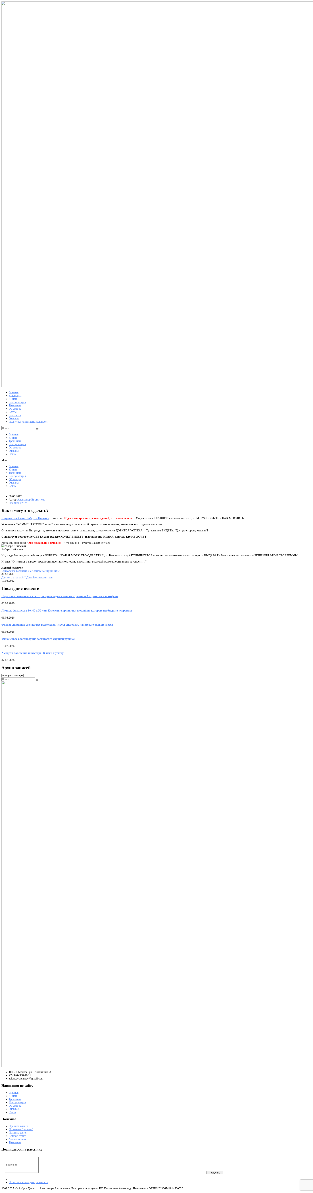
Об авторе (15, 447)
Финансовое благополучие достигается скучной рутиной (38, 638)
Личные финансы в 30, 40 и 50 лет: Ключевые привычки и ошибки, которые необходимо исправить (66, 610)
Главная (13, 434)
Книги (13, 437)
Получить (215, 1172)
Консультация (17, 444)
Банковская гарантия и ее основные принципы (30, 570)
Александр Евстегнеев (31, 499)
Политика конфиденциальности (28, 1182)
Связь (12, 454)
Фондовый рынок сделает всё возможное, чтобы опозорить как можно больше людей (57, 624)
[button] (156, 460)
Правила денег (18, 502)
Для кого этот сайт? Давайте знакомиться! (27, 577)
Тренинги (15, 440)
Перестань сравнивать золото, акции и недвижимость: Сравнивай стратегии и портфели (59, 596)
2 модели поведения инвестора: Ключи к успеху (32, 653)
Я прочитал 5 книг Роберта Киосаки (25, 518)
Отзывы (14, 450)
